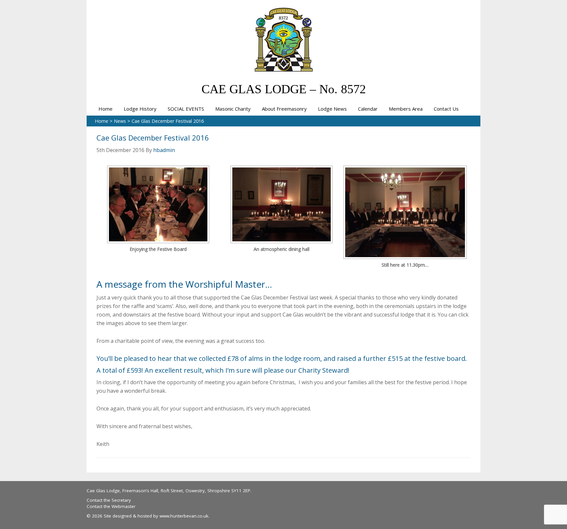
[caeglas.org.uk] (283, 68)
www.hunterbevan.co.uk (183, 516)
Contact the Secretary (109, 500)
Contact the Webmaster (111, 506)
